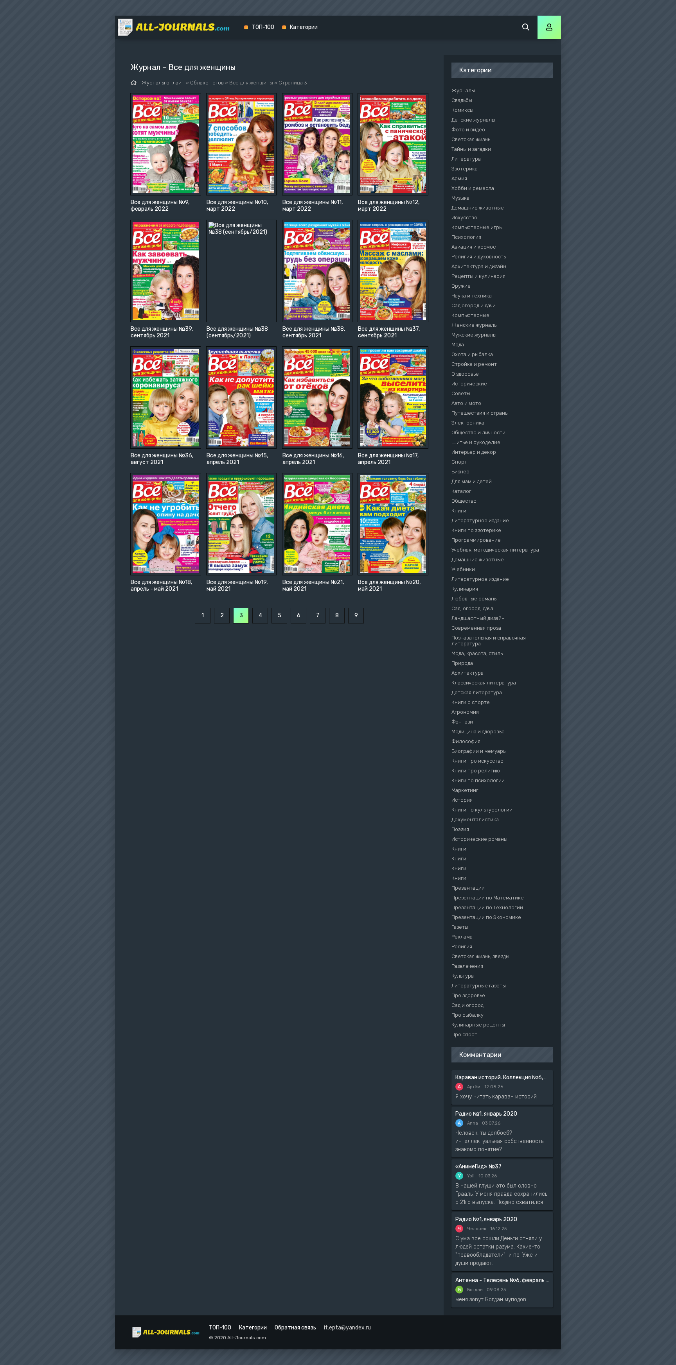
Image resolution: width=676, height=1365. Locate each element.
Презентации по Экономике (486, 917)
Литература (466, 159)
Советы (460, 393)
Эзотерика (464, 169)
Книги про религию (475, 771)
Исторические (469, 384)
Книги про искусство (477, 761)
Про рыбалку (467, 1015)
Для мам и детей (471, 481)
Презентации (468, 888)
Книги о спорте (470, 702)
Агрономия (465, 712)
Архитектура (467, 673)
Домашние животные (477, 208)
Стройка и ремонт (474, 364)
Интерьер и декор (473, 452)
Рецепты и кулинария (478, 276)
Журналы (463, 90)
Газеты (459, 927)
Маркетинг (464, 790)
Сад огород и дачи (473, 305)
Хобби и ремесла (472, 188)
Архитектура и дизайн (478, 266)
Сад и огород (467, 1005)
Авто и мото (466, 403)
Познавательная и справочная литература (488, 641)
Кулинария (464, 589)
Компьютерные (470, 315)
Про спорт (464, 1034)
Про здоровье (468, 995)
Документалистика (475, 819)
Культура (462, 976)
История (462, 800)
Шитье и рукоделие (475, 442)
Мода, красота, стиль (477, 653)
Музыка (460, 198)
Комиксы (462, 110)
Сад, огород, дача (472, 608)
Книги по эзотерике (476, 530)
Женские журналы (474, 325)
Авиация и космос (473, 247)
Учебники (463, 569)
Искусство (464, 217)
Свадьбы (461, 100)
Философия (465, 741)
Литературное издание (480, 520)
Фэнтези (462, 722)
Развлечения (467, 966)
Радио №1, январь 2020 (486, 1114)
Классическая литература (483, 683)
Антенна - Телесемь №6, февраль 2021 (502, 1280)
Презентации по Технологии (487, 907)
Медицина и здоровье (478, 731)
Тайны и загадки (471, 149)
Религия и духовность (478, 257)
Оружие (461, 286)
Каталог (461, 491)
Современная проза (476, 628)
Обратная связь (295, 1327)
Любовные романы (474, 599)
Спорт (459, 462)
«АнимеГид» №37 (478, 1166)
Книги (458, 511)
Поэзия (460, 829)
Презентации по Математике (487, 898)
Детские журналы (473, 120)
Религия (461, 946)
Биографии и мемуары (479, 751)
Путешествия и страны (480, 413)
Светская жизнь (470, 139)
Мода (457, 345)
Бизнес (460, 472)
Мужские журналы (473, 335)
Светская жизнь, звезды (480, 956)
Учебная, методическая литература (495, 550)
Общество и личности (478, 432)
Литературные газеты (478, 986)
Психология (466, 237)
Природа (462, 663)
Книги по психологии (478, 780)
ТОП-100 (263, 27)
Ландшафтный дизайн (478, 618)
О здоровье (465, 374)
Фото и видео (468, 130)
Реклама (462, 937)
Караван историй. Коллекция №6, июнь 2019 (502, 1077)
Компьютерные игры (477, 227)
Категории (304, 27)
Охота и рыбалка (472, 354)
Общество (463, 501)
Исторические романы (479, 839)
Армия (459, 178)
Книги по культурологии (481, 810)
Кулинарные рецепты (478, 1025)
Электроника (467, 423)
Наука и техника (471, 296)
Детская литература (476, 692)
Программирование (476, 540)
